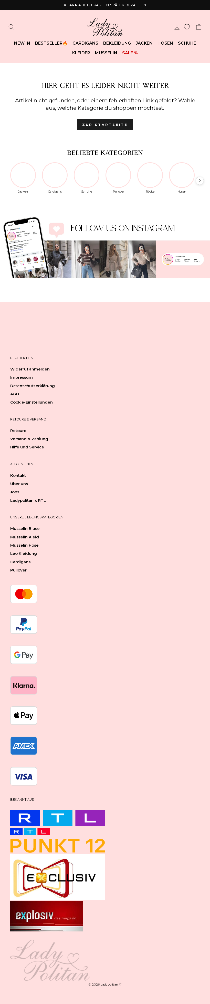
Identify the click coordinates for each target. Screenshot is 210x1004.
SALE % (130, 53)
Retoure (18, 430)
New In (22, 43)
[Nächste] (200, 181)
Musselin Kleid (24, 537)
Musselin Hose (24, 545)
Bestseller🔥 (51, 43)
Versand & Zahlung (29, 438)
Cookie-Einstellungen (31, 402)
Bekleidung (117, 43)
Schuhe (187, 43)
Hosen (165, 43)
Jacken (144, 43)
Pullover (18, 570)
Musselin (106, 53)
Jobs (14, 491)
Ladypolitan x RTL (28, 500)
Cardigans (85, 43)
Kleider (81, 53)
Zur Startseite (105, 125)
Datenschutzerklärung (32, 385)
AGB (14, 393)
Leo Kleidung (23, 553)
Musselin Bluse (25, 528)
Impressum (21, 377)
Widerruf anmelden (30, 369)
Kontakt (18, 475)
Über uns (19, 483)
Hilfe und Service (27, 447)
